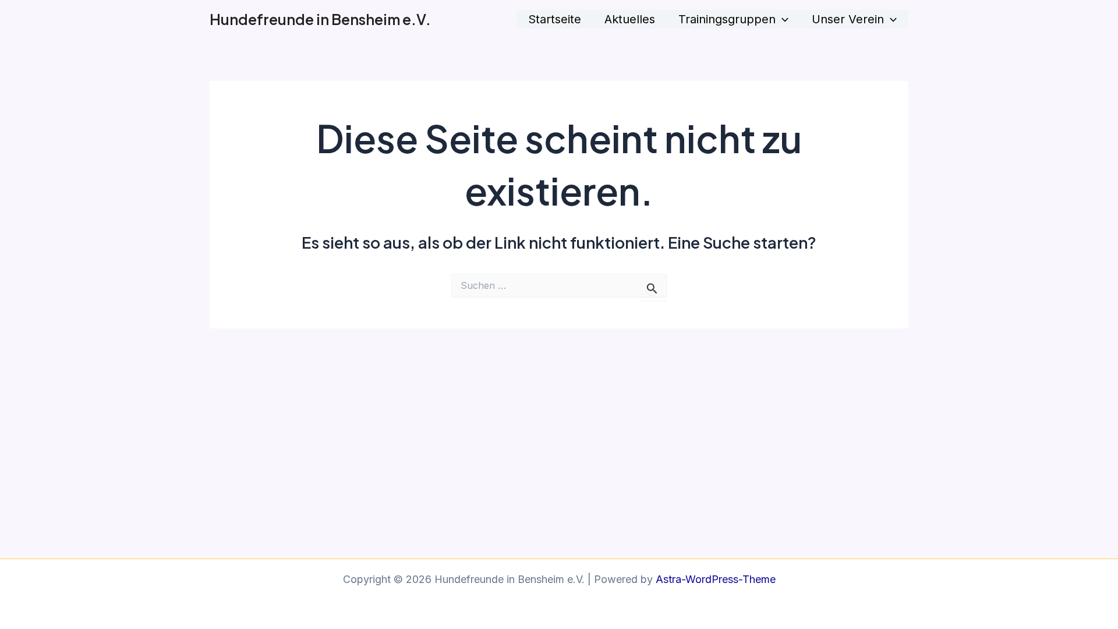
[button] (782, 19)
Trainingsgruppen (727, 19)
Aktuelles (629, 19)
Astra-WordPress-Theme (716, 579)
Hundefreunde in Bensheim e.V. (320, 19)
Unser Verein (848, 19)
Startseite (554, 19)
